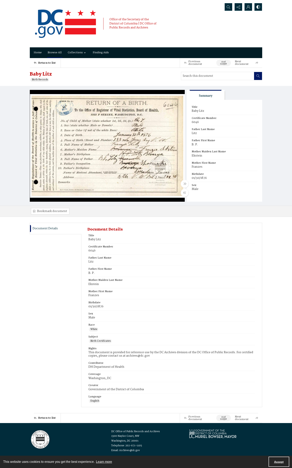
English (94, 401)
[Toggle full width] (185, 184)
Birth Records (40, 80)
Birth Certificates (100, 341)
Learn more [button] (104, 461)
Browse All (55, 52)
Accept (279, 461)
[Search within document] (258, 76)
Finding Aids (101, 52)
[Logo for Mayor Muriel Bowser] (213, 433)
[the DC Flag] (65, 23)
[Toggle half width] (185, 193)
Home (38, 52)
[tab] (205, 95)
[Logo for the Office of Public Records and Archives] (40, 439)
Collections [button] (75, 52)
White (93, 329)
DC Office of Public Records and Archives (135, 431)
